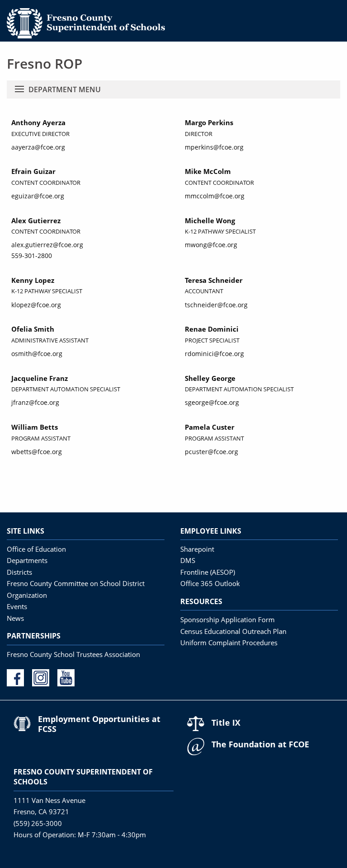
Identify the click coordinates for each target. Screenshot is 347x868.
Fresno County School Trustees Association (73, 654)
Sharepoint (197, 549)
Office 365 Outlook (210, 583)
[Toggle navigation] (19, 89)
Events (17, 606)
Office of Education (36, 549)
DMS (187, 560)
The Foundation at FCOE (260, 744)
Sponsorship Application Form (227, 619)
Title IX (225, 722)
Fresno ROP (44, 63)
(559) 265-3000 (38, 823)
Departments (27, 560)
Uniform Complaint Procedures (228, 642)
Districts (19, 572)
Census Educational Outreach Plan (233, 631)
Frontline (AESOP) (207, 572)
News (15, 618)
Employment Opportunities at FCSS (99, 723)
